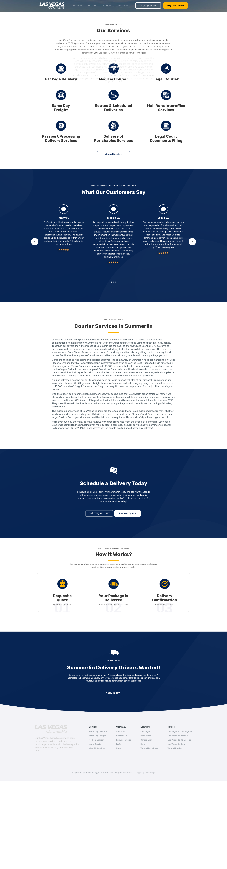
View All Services (113, 154)
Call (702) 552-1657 (148, 5)
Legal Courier (95, 744)
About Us (120, 731)
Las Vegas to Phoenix (177, 736)
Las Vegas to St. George (179, 740)
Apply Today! (113, 692)
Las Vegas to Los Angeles (179, 731)
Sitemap (150, 772)
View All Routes (174, 748)
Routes (107, 5)
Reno (142, 744)
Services (78, 5)
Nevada (117, 29)
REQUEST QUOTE (175, 5)
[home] (52, 5)
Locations (93, 5)
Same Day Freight (97, 736)
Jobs (118, 748)
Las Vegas (145, 731)
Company (122, 5)
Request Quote (127, 513)
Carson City (146, 740)
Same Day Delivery (98, 731)
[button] (78, 5)
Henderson (145, 736)
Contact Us (121, 736)
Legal (138, 772)
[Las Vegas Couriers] (51, 728)
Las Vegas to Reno (176, 744)
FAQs (118, 744)
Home (99, 29)
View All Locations (149, 748)
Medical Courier (96, 740)
